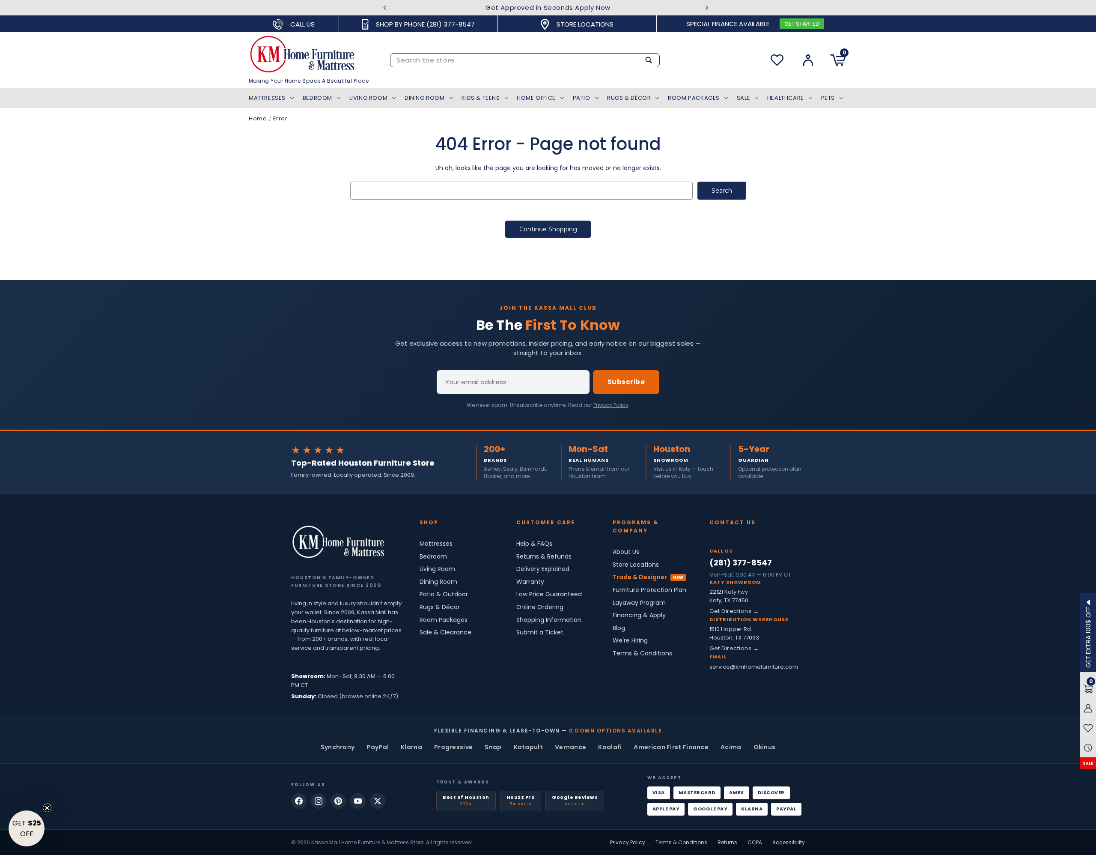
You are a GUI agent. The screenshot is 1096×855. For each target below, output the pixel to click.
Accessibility (788, 842)
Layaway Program (639, 603)
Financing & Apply (639, 615)
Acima (731, 747)
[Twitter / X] (377, 801)
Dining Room (425, 98)
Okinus (765, 747)
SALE (1088, 763)
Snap (493, 747)
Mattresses (267, 98)
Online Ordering (539, 607)
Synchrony (338, 747)
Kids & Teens (481, 98)
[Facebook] (299, 801)
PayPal (377, 747)
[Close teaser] (47, 808)
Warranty (530, 582)
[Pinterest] (338, 801)
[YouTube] (358, 801)
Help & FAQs (534, 544)
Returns (727, 842)
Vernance (570, 747)
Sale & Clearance (445, 632)
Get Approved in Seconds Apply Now (548, 7)
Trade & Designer (640, 577)
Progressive (453, 747)
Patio (581, 98)
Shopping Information (548, 620)
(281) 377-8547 (740, 562)
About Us (626, 552)
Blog (619, 628)
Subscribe (626, 381)
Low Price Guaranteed (549, 594)
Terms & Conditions (642, 653)
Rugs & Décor (629, 98)
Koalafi (610, 747)
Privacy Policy (610, 405)
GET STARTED (801, 24)
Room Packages (694, 98)
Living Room (368, 98)
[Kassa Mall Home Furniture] (338, 541)
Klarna (411, 747)
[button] (27, 828)
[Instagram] (318, 801)
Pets (828, 98)
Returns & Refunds (544, 557)
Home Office (536, 98)
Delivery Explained (542, 569)
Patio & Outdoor (444, 594)
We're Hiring (630, 641)
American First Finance (671, 747)
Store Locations (636, 565)
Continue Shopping (548, 229)
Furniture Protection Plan (649, 590)
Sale (743, 98)
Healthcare (785, 98)
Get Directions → (734, 611)
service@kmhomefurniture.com (753, 667)
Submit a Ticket (539, 632)
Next (706, 8)
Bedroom (317, 98)
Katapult (528, 747)
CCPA (755, 842)
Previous (384, 8)
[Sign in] (808, 60)
